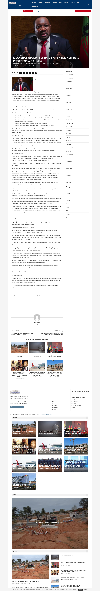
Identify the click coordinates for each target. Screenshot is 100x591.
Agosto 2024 (69, 126)
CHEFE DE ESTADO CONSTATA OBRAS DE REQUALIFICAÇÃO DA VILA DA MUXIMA (54, 374)
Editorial (52, 395)
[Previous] (34, 11)
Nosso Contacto (74, 401)
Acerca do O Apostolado (78, 397)
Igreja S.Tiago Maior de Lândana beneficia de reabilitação (49, 11)
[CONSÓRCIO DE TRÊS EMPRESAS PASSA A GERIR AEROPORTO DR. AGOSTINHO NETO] (37, 365)
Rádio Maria (53, 409)
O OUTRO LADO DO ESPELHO (37, 355)
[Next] (36, 11)
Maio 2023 (68, 179)
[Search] (90, 4)
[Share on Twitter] (27, 73)
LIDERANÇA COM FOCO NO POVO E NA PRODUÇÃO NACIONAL (75, 432)
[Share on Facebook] (24, 73)
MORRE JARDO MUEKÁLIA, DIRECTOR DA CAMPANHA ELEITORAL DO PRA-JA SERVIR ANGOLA (22, 448)
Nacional (41, 2)
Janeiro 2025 (69, 109)
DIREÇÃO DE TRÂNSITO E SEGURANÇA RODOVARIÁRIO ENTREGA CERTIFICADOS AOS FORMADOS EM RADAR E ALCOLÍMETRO (74, 465)
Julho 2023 (68, 172)
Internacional (47, 2)
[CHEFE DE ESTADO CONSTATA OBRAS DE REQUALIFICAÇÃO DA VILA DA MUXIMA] (55, 365)
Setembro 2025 (69, 85)
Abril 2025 (68, 102)
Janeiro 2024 (69, 151)
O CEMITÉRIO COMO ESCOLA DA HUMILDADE (50, 522)
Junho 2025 (68, 95)
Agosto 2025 (69, 88)
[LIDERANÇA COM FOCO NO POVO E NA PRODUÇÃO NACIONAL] (55, 347)
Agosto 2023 (69, 168)
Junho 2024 (68, 133)
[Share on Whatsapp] (33, 73)
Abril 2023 (68, 182)
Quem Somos (35, 6)
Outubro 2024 (69, 119)
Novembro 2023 (69, 158)
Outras (67, 207)
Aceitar (80, 589)
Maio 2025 (68, 99)
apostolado (17, 65)
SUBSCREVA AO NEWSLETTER (83, 11)
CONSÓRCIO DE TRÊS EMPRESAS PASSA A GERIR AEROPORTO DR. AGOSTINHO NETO (37, 374)
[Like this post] (21, 73)
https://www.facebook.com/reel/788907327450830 (31, 307)
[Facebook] (73, 11)
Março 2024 (68, 144)
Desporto (55, 2)
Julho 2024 (68, 130)
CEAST (52, 403)
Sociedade (72, 2)
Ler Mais (85, 589)
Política (78, 2)
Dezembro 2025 (69, 74)
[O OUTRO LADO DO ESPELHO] (37, 347)
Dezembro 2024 (69, 112)
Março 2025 (68, 105)
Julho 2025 (68, 92)
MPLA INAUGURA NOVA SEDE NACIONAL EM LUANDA (22, 485)
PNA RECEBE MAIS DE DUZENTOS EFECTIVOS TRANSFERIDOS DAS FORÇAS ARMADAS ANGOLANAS (49, 467)
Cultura (60, 2)
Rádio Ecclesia (54, 405)
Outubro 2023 (69, 161)
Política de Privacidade (76, 405)
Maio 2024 (68, 137)
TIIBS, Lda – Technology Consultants (45, 414)
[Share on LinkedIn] (30, 73)
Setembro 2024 (69, 123)
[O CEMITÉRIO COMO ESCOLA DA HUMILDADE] (19, 347)
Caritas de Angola (54, 407)
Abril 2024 (68, 140)
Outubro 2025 (69, 81)
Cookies (73, 407)
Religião (66, 2)
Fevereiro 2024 (69, 147)
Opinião (68, 203)
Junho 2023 (68, 175)
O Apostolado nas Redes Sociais (80, 391)
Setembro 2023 (69, 165)
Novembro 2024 (69, 116)
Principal (34, 2)
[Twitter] (76, 394)
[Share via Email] (36, 73)
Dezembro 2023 (69, 154)
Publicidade (73, 403)
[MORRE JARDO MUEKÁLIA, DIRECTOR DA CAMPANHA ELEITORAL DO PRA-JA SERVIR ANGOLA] (19, 365)
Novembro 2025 (69, 78)
